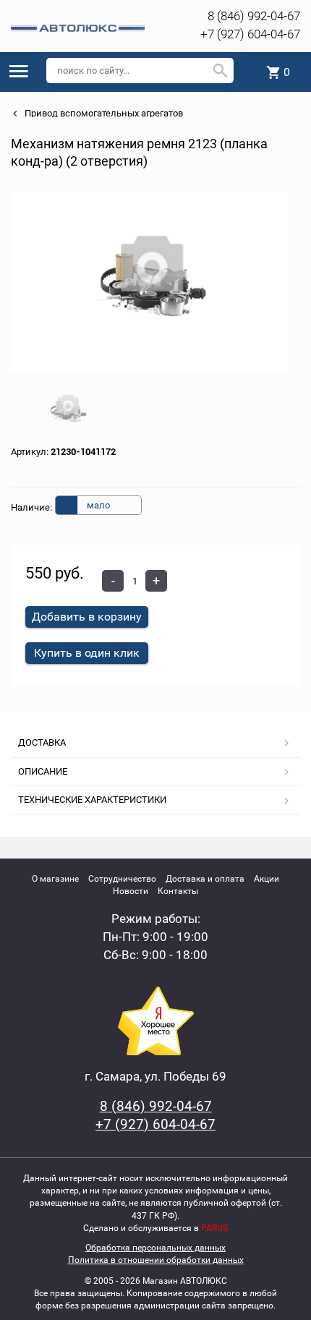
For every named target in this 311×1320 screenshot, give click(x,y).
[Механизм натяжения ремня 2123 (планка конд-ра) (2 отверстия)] (150, 282)
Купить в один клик (87, 653)
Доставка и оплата (205, 879)
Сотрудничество (122, 879)
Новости (130, 891)
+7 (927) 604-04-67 (250, 34)
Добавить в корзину (87, 616)
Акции (266, 879)
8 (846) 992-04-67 (254, 16)
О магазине (55, 879)
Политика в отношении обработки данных (156, 1260)
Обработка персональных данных (155, 1248)
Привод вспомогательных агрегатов (102, 113)
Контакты (178, 891)
